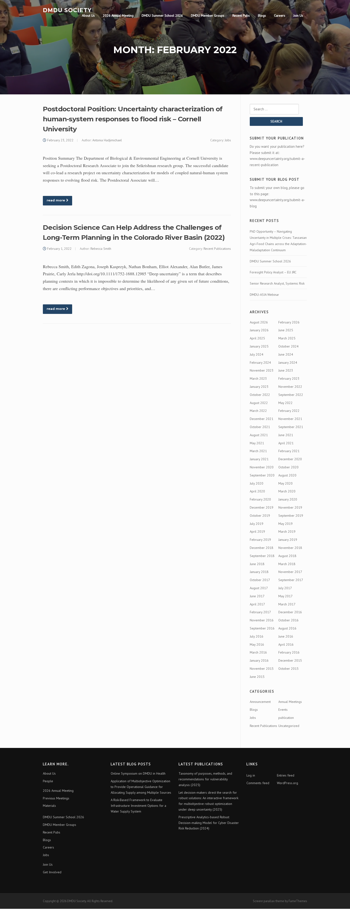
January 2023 (259, 386)
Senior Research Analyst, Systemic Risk (277, 283)
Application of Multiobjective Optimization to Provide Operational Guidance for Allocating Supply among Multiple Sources (141, 787)
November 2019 (290, 507)
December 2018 (261, 548)
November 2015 (262, 668)
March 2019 (286, 531)
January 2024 (287, 362)
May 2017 (285, 596)
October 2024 (288, 346)
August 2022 (259, 403)
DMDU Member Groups (207, 15)
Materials (49, 805)
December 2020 (290, 459)
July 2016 (256, 636)
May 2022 (285, 403)
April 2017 (257, 604)
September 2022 (290, 395)
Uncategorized (288, 726)
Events (283, 709)
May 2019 (285, 523)
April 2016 (286, 644)
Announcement (260, 702)
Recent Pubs (241, 15)
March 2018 (286, 564)
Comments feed (257, 783)
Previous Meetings (56, 798)
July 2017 (285, 588)
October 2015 (288, 668)
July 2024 (256, 354)
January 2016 (259, 660)
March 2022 (258, 411)
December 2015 (290, 660)
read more (56, 200)
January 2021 (259, 459)
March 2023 (258, 378)
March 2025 (286, 338)
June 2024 (285, 354)
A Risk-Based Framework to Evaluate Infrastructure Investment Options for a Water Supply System (138, 805)
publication (286, 718)
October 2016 (288, 620)
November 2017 (290, 572)
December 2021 (261, 419)
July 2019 (256, 523)
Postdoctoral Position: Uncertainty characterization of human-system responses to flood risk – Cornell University (133, 119)
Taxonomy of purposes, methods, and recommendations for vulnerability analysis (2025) (205, 779)
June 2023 (285, 370)
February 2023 (289, 378)
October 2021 (260, 427)
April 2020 (257, 491)
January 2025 (259, 346)
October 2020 (288, 467)
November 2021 (290, 419)
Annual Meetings (290, 702)
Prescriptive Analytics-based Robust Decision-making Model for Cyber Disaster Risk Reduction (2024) (209, 823)
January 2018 (259, 572)
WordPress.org (287, 783)
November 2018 (290, 548)
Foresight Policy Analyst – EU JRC (273, 272)
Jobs (228, 140)
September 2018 (262, 556)
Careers (279, 15)
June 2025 (285, 330)
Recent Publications (217, 248)
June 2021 (285, 435)
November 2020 (262, 467)
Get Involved (52, 872)
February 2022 (289, 411)
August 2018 (287, 556)
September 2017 (290, 580)
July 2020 (256, 483)
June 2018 (257, 564)
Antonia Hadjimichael (107, 140)
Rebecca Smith (100, 248)
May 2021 (257, 443)
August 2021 (259, 435)
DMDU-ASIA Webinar (264, 294)
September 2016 (262, 628)
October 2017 (260, 580)
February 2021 (289, 451)
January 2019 (287, 539)
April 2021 (286, 443)
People (48, 781)
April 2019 (257, 531)
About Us (88, 15)
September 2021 (290, 427)
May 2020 (285, 483)
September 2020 (262, 475)
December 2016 (290, 612)
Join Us (298, 15)
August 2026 (259, 322)
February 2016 (289, 652)
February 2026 (289, 322)
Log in (250, 775)
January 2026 (259, 330)
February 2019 (260, 539)
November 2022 (290, 386)
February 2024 (260, 362)
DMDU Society (67, 10)
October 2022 (260, 395)
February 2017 (260, 612)
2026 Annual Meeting (118, 15)
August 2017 (259, 588)
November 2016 (262, 620)
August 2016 (287, 628)
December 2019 (261, 507)
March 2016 (258, 652)
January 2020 (287, 499)
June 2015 (257, 677)
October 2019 (260, 515)
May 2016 (257, 644)
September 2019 (290, 515)
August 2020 (287, 475)
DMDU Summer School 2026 (162, 15)
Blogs (262, 15)
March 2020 (286, 491)
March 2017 (286, 604)
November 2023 (262, 370)
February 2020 (260, 499)
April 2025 (257, 338)
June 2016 (285, 636)
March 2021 (258, 451)
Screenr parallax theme (268, 901)
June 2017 (257, 596)
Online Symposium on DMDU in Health (138, 773)
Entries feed (285, 775)
